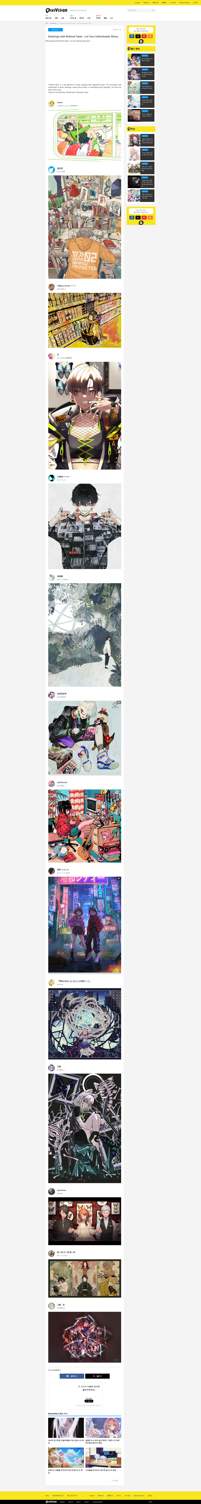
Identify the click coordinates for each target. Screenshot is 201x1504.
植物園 (60, 576)
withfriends (62, 782)
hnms (61, 984)
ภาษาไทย (173, 2)
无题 (59, 1067)
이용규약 (70, 1502)
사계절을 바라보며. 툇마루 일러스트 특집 (101, 1470)
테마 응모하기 (72, 1495)
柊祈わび (62, 1308)
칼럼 (105, 18)
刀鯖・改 (61, 1305)
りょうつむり (63, 1255)
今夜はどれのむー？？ (66, 286)
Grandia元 (62, 697)
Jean (60, 1193)
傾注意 (60, 168)
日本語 (195, 2)
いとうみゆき (63, 579)
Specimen (61, 1190)
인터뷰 (98, 18)
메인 (47, 23)
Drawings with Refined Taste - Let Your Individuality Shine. (75, 23)
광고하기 (86, 1502)
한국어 (164, 2)
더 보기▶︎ (115, 1480)
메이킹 (82, 18)
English (137, 2)
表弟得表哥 (62, 694)
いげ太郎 (62, 171)
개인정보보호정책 (98, 1502)
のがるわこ (62, 289)
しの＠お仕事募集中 (65, 358)
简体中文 (146, 2)
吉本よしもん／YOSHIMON (68, 106)
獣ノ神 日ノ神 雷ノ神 (66, 1252)
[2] (84, 775)
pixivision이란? (58, 1495)
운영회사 (62, 1502)
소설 (62, 18)
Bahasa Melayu (184, 2)
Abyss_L (62, 1070)
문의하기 (78, 1502)
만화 (56, 18)
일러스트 (49, 18)
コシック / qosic (64, 873)
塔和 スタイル (63, 870)
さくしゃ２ (62, 480)
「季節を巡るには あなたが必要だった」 (74, 981)
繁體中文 (156, 2)
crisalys (61, 785)
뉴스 (111, 18)
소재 (88, 18)
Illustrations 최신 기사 (57, 1414)
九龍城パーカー (63, 477)
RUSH (59, 103)
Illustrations (53, 23)
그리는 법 (73, 18)
